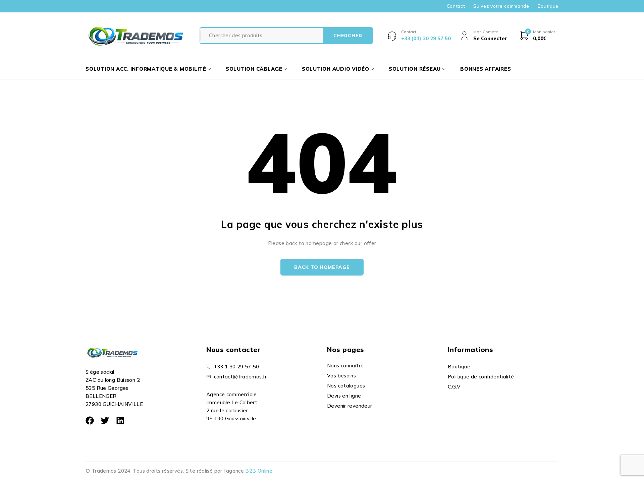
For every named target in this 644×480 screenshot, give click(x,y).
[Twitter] (105, 420)
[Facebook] (90, 420)
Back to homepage (322, 267)
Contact (456, 6)
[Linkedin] (120, 420)
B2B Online (258, 471)
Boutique (548, 6)
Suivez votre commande (501, 6)
